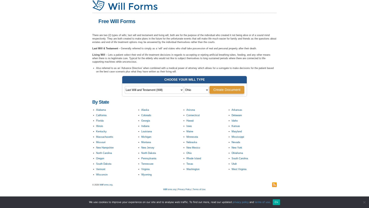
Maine (189, 131)
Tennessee (147, 163)
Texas (189, 163)
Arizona (190, 109)
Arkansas (237, 109)
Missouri (101, 142)
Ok (276, 202)
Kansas (236, 126)
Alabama (101, 109)
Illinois (99, 126)
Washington (192, 169)
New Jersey (147, 147)
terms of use (262, 202)
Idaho (235, 120)
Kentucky (101, 131)
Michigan (146, 136)
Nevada (236, 142)
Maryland (237, 131)
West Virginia (239, 169)
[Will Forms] (124, 9)
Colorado (146, 115)
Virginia (145, 169)
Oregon (100, 158)
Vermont (100, 169)
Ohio (189, 153)
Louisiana (146, 131)
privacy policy (241, 202)
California (101, 115)
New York (237, 147)
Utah (234, 163)
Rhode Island (193, 158)
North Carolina (104, 153)
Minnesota (192, 136)
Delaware (237, 115)
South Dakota (103, 163)
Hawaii (190, 120)
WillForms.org (106, 185)
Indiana (145, 126)
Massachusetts (104, 136)
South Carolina (240, 158)
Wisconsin (102, 174)
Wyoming (146, 174)
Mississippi (238, 136)
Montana (146, 142)
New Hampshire (105, 147)
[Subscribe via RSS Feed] (274, 184)
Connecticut (193, 115)
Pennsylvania (148, 158)
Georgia (145, 120)
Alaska (145, 109)
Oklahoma (237, 153)
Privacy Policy (184, 189)
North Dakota (148, 153)
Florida (100, 120)
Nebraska (191, 142)
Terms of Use (199, 189)
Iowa (189, 126)
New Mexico (193, 147)
